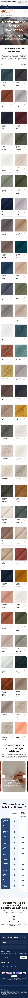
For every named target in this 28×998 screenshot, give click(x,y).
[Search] (18, 11)
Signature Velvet (5, 864)
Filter (24, 64)
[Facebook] (11, 966)
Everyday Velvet (5, 826)
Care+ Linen (4, 842)
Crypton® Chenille (5, 886)
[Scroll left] (22, 891)
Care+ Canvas (5, 837)
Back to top (23, 982)
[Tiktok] (16, 966)
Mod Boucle (4, 853)
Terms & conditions (5, 982)
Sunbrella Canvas (5, 875)
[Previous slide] (3, 776)
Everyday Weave (5, 832)
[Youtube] (20, 966)
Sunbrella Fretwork (5, 880)
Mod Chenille (5, 859)
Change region (4, 5)
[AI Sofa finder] (15, 11)
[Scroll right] (25, 891)
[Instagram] (3, 966)
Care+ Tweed (4, 848)
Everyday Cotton (5, 821)
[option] (14, 776)
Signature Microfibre (5, 869)
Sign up (23, 957)
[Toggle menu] (25, 11)
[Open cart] (20, 11)
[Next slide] (25, 776)
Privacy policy (15, 982)
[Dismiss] (27, 1)
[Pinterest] (7, 966)
